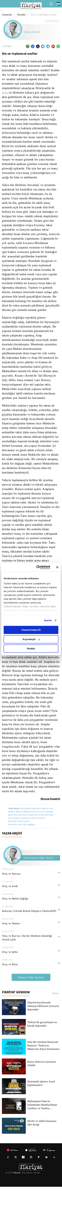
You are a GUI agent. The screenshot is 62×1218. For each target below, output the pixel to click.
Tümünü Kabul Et (31, 630)
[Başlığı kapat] (57, 567)
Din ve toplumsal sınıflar (45, 14)
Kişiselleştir (29, 639)
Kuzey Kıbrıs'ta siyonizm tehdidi (41, 1094)
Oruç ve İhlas (9, 995)
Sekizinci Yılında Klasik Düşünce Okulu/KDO (28, 942)
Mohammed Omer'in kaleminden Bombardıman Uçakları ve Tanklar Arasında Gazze (43, 1136)
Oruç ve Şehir (9, 983)
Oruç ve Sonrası (11, 905)
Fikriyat (16, 1204)
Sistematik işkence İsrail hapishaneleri (41, 1114)
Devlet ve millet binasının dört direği (42, 1154)
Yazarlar (21, 14)
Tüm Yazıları (52, 21)
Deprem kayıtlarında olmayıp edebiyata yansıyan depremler (43, 1037)
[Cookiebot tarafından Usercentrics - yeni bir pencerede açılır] (37, 567)
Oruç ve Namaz (11, 954)
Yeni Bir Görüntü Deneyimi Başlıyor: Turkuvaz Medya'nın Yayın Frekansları (43, 1077)
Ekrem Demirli (32, 32)
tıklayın (31, 855)
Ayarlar (48, 620)
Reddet (31, 648)
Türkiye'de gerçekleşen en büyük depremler (42, 1055)
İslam (5, 93)
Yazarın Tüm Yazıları (31, 1008)
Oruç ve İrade (10, 917)
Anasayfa (7, 14)
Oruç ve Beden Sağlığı (15, 930)
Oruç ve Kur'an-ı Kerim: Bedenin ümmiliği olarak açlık (26, 969)
